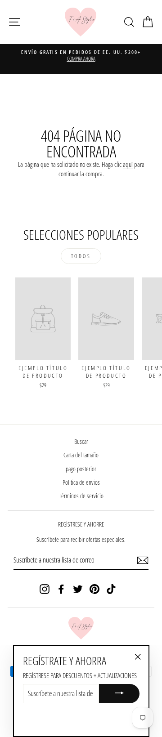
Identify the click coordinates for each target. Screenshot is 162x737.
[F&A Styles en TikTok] (111, 589)
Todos (81, 256)
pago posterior (81, 469)
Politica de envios (81, 482)
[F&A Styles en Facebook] (61, 589)
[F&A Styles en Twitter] (78, 589)
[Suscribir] (142, 560)
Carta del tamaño (81, 455)
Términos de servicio (81, 495)
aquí (128, 164)
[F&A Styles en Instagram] (45, 589)
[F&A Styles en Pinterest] (94, 589)
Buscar (81, 441)
